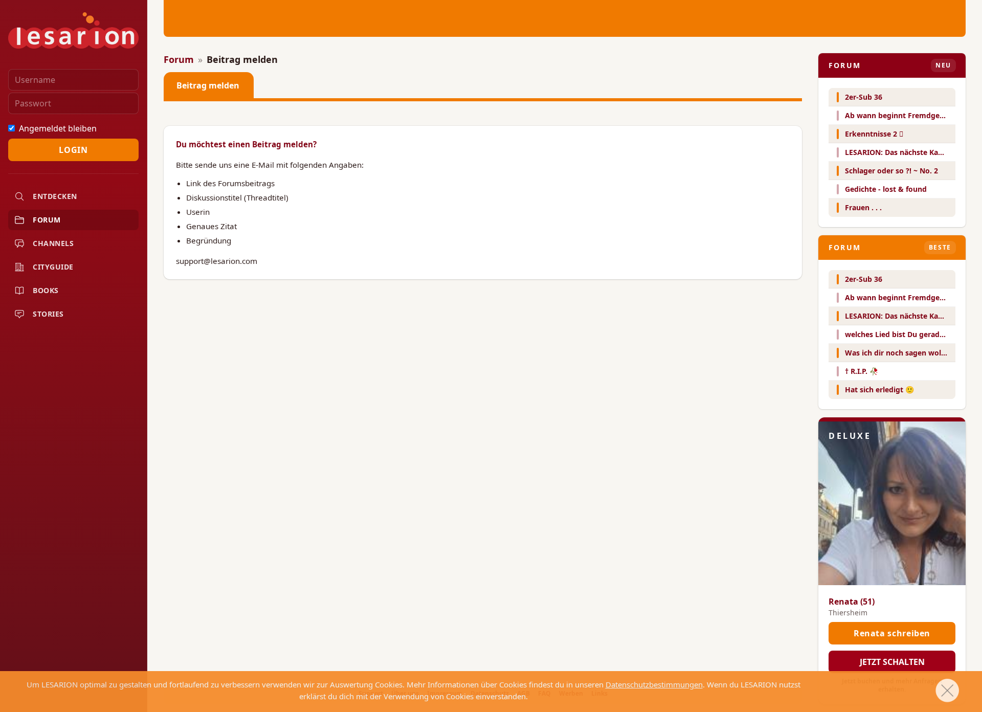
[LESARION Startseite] (73, 30)
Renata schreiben (892, 633)
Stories (48, 314)
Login (73, 149)
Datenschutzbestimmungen (654, 684)
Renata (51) (852, 601)
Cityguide (53, 267)
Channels (53, 243)
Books (46, 290)
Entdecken (55, 196)
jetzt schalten (892, 662)
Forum (47, 220)
